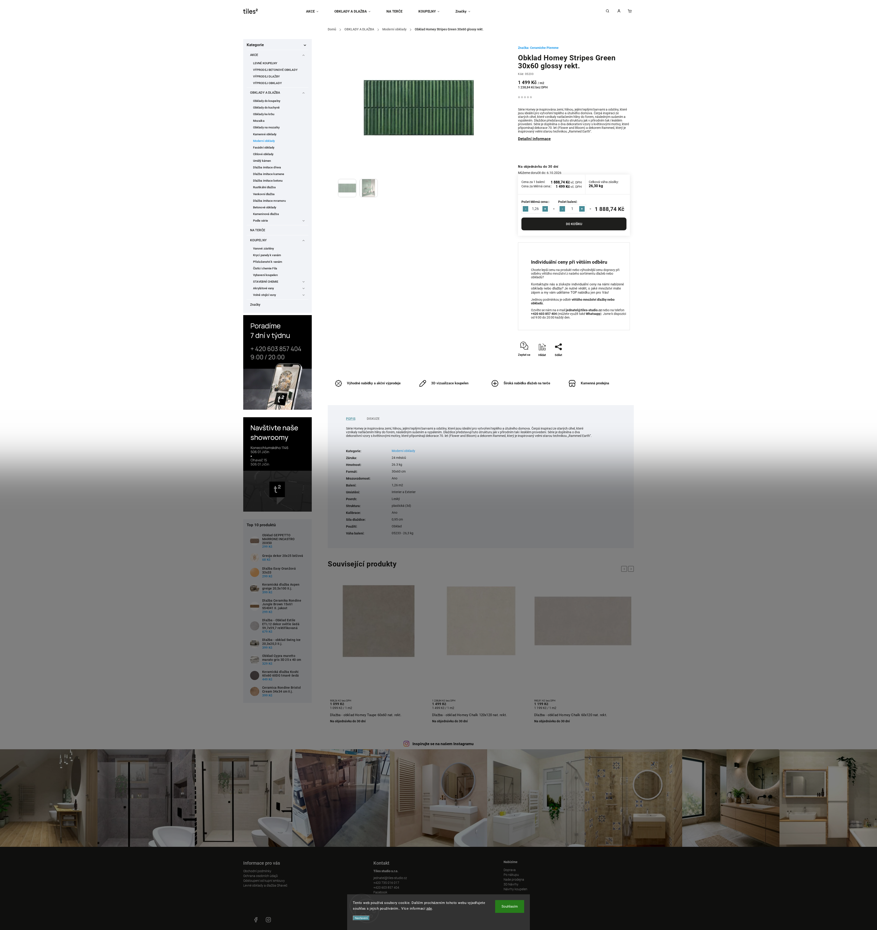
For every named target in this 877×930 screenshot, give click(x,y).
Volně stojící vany (264, 295)
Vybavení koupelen (265, 275)
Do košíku (574, 224)
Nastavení (361, 918)
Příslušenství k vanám (267, 261)
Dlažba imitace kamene (268, 174)
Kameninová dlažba (266, 214)
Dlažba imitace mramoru (269, 200)
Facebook (380, 892)
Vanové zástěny (263, 248)
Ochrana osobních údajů (260, 876)
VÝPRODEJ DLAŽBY (266, 76)
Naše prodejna (514, 879)
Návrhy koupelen (515, 889)
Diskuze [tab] (373, 418)
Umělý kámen (262, 160)
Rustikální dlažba (264, 187)
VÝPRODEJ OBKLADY (267, 83)
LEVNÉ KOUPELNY (265, 63)
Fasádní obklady (264, 147)
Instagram (268, 919)
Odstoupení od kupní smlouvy (264, 880)
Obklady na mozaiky (266, 127)
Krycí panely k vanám (267, 255)
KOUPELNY (258, 240)
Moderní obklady (264, 141)
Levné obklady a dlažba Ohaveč (265, 885)
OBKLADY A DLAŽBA (265, 92)
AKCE (254, 55)
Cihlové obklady (263, 154)
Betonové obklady (264, 207)
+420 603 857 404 (386, 887)
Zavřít (615, 363)
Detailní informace (534, 138)
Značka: (538, 48)
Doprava (510, 870)
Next (632, 569)
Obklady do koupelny (266, 101)
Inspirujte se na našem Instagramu (443, 743)
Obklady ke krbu (264, 114)
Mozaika (258, 120)
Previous (625, 569)
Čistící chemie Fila (265, 268)
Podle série (260, 220)
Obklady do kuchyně (266, 107)
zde (429, 908)
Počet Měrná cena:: (535, 202)
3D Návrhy (511, 884)
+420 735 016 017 (386, 883)
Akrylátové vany (263, 288)
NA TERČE (257, 230)
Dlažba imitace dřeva (267, 167)
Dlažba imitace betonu (268, 180)
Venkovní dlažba (264, 194)
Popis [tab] (350, 418)
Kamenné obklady (265, 134)
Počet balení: (567, 202)
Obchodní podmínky (257, 871)
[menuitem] (316, 11)
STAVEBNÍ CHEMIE (265, 281)
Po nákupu (511, 875)
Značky (255, 304)
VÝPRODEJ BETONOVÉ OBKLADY (275, 70)
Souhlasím (510, 906)
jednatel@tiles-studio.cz (390, 878)
